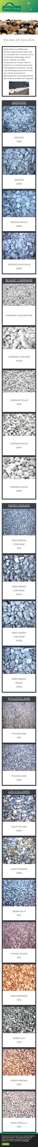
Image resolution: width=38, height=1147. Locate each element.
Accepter (5, 1144)
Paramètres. (25, 1141)
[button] (28, 3)
